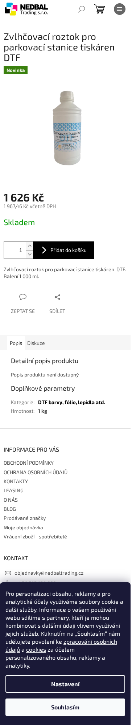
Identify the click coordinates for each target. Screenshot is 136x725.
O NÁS (11, 500)
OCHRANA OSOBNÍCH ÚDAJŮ (35, 472)
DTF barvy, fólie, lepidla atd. (71, 402)
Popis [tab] (16, 343)
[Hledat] (81, 9)
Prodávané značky (25, 518)
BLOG (10, 509)
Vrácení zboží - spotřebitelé (35, 536)
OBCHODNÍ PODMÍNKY (29, 463)
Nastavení (65, 683)
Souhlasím (65, 707)
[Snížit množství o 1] (29, 254)
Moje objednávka (23, 527)
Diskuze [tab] (36, 343)
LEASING (14, 490)
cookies (36, 649)
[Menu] (119, 9)
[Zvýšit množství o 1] (29, 246)
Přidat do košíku (68, 250)
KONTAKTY (16, 481)
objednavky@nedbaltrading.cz (49, 573)
